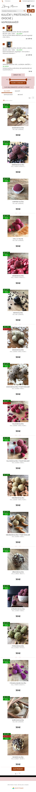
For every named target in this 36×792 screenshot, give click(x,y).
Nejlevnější (7, 91)
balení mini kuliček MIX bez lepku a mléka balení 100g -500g (17, 49)
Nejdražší (17, 91)
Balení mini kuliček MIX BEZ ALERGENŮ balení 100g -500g (16, 33)
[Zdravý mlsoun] (9, 6)
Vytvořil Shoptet (19, 788)
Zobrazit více (17, 75)
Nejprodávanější (8, 94)
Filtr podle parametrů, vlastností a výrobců (17, 87)
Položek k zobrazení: (18, 83)
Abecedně (20, 94)
